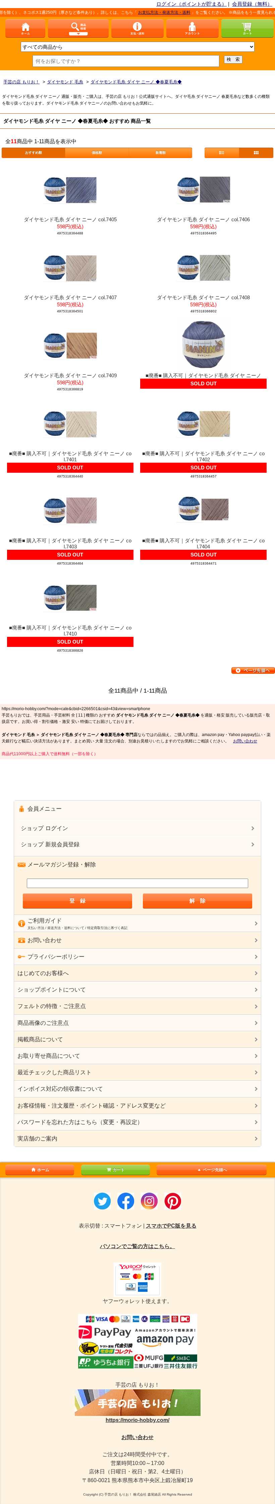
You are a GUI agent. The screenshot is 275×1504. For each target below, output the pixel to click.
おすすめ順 (33, 152)
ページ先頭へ (215, 1169)
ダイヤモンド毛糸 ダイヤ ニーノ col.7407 (70, 297)
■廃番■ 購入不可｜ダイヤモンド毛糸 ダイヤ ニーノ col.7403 (70, 543)
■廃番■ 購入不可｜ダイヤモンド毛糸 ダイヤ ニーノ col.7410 (70, 631)
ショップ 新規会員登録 (50, 844)
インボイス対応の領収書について (60, 1089)
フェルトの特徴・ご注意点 (51, 1006)
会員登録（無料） (252, 4)
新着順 (161, 152)
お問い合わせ (245, 741)
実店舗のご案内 (37, 1138)
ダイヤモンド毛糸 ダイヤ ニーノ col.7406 (203, 219)
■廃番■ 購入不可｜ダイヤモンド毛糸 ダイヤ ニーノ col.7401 (70, 456)
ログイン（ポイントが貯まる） (191, 4)
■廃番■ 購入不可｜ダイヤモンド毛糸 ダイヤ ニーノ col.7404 (203, 543)
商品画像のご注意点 (43, 1023)
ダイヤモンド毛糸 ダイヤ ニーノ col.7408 (203, 297)
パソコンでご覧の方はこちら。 (137, 1246)
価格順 (97, 152)
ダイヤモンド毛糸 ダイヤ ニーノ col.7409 (70, 375)
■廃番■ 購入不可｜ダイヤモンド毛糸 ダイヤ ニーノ (203, 375)
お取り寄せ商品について (48, 1056)
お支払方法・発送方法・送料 (151, 12)
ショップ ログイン (44, 828)
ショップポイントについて (51, 990)
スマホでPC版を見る (171, 1226)
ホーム (43, 1169)
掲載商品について (40, 1039)
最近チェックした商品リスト (54, 1072)
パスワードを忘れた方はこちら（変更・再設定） (80, 1122)
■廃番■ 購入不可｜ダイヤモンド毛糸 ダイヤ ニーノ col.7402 (203, 456)
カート (119, 1169)
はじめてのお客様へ (43, 973)
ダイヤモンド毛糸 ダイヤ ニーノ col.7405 (70, 219)
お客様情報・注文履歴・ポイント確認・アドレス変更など (91, 1106)
